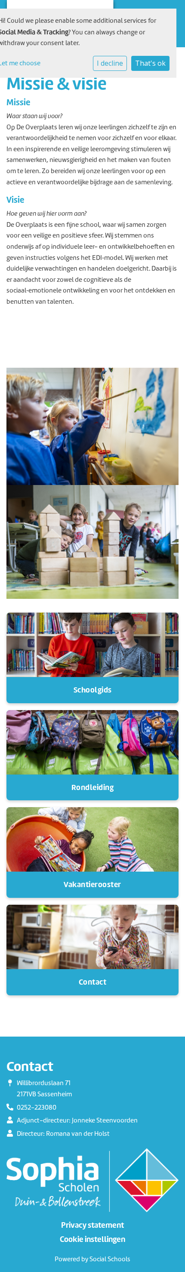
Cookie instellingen (92, 1239)
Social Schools (109, 1259)
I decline (110, 63)
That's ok (150, 63)
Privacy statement (92, 1225)
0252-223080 (36, 1107)
